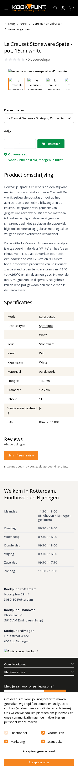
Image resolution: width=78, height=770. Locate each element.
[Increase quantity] (31, 144)
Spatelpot (46, 326)
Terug (11, 24)
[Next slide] (64, 71)
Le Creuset (47, 316)
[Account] (63, 8)
